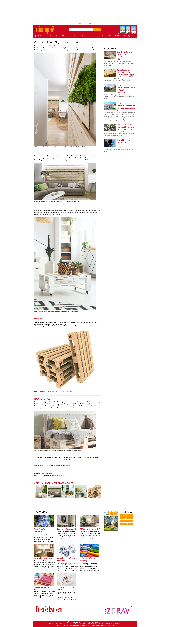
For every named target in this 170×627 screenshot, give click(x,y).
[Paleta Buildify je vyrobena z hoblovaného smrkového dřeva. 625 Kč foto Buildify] (94, 491)
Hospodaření (91, 36)
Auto (105, 36)
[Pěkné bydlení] (49, 610)
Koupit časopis (127, 521)
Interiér (83, 36)
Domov (91, 23)
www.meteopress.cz (130, 33)
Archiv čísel (126, 523)
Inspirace (70, 36)
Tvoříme (56, 46)
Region (58, 36)
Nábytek (51, 46)
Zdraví (79, 23)
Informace (114, 618)
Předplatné (70, 618)
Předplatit (126, 515)
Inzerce (93, 618)
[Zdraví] (118, 610)
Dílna (63, 36)
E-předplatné (82, 618)
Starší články (125, 36)
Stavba (52, 36)
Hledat (97, 30)
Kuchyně (100, 36)
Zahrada (77, 36)
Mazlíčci (117, 36)
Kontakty (103, 618)
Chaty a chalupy (43, 36)
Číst (126, 518)
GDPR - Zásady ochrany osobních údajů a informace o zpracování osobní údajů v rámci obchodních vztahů (85, 625)
